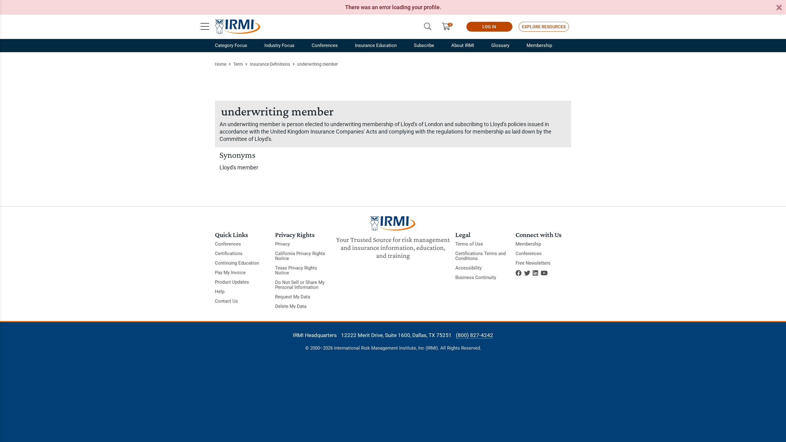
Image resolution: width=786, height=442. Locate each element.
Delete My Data (290, 306)
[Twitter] (527, 273)
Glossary (500, 45)
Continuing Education (237, 263)
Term (238, 64)
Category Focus (231, 45)
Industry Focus (279, 45)
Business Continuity (475, 277)
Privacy (282, 244)
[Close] (779, 7)
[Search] (427, 26)
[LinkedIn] (535, 273)
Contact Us (226, 301)
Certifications (229, 253)
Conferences (325, 45)
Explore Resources (544, 26)
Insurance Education (376, 45)
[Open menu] (204, 26)
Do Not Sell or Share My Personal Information (300, 285)
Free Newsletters (533, 263)
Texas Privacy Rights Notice (296, 270)
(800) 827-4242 (474, 335)
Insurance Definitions (270, 64)
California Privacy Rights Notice (300, 256)
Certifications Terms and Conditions (480, 256)
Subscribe (424, 45)
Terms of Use (469, 244)
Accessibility (468, 268)
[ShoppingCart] (448, 26)
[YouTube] (544, 273)
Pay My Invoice (230, 272)
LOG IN (489, 26)
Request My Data (292, 297)
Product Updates (232, 282)
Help (219, 291)
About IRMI (462, 45)
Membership (539, 45)
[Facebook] (519, 273)
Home (220, 64)
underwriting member (317, 64)
